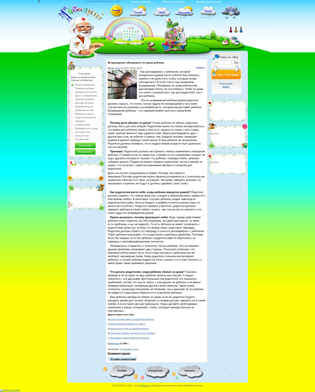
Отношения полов (129, 349)
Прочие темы (82, 139)
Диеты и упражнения (86, 95)
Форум (208, 11)
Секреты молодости (85, 117)
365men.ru (145, 385)
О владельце (155, 370)
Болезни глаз (82, 135)
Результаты (85, 151)
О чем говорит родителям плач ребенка (128, 338)
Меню (162, 12)
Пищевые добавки (84, 88)
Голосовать (85, 145)
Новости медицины (85, 85)
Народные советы (84, 114)
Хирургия (80, 121)
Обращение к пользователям (166, 385)
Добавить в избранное (173, 1)
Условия (121, 370)
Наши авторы (185, 13)
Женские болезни (84, 103)
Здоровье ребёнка (84, 99)
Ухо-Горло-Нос (82, 132)
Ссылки (138, 12)
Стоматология (82, 125)
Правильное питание (86, 92)
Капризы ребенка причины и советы (126, 324)
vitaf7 (117, 68)
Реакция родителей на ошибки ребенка (128, 328)
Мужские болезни (84, 106)
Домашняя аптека (84, 110)
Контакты (190, 370)
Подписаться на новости (208, 1)
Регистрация (225, 83)
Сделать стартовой (140, 1)
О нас (231, 10)
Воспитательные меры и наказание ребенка (131, 319)
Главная (116, 10)
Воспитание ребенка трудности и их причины (131, 333)
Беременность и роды (86, 128)
